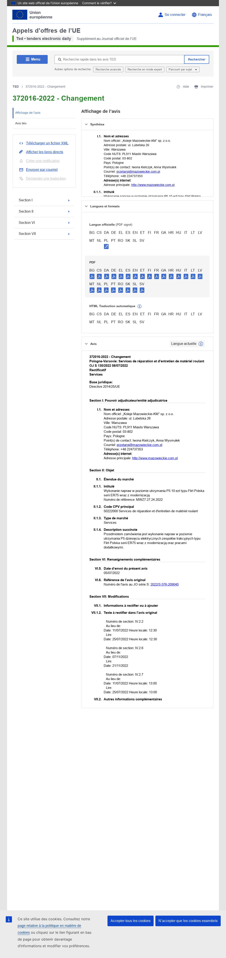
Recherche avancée (108, 69)
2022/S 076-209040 (165, 584)
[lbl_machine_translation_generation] (139, 306)
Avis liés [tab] (20, 123)
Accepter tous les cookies (131, 921)
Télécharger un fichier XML (47, 143)
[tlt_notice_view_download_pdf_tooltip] (92, 276)
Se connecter (175, 15)
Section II (26, 211)
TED (16, 86)
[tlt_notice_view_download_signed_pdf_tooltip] (106, 246)
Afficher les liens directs (44, 152)
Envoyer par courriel (42, 170)
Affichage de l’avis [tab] (27, 112)
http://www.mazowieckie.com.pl (153, 185)
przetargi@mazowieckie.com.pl (138, 171)
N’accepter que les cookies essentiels (188, 921)
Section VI (27, 223)
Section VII (27, 234)
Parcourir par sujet (181, 69)
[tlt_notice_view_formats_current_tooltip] (201, 344)
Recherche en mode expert (145, 69)
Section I (25, 200)
